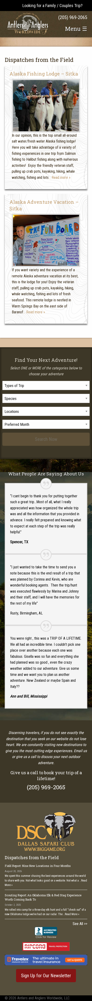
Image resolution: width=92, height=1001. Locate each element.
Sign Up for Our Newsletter (46, 975)
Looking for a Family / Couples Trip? (52, 5)
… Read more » (60, 177)
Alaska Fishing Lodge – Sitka (43, 74)
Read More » (72, 914)
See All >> (80, 923)
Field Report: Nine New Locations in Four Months (38, 866)
